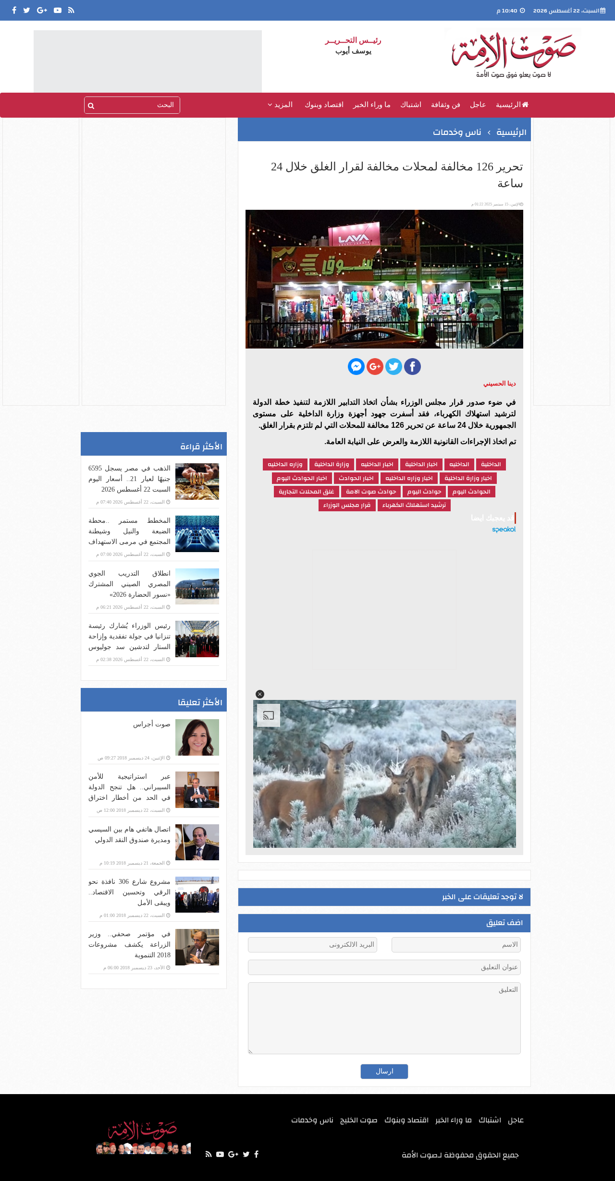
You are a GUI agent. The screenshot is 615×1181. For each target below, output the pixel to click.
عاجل (478, 104)
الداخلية (491, 464)
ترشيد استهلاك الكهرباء (414, 505)
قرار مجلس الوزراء (347, 505)
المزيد (282, 104)
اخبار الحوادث (356, 478)
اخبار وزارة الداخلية (468, 478)
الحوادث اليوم (472, 491)
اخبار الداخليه (377, 464)
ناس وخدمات (457, 132)
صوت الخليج (359, 1120)
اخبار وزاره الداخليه (409, 478)
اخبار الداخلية (421, 464)
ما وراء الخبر (372, 104)
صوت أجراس (152, 724)
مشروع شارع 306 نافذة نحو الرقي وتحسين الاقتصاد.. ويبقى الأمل (129, 892)
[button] (260, 694)
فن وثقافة (445, 104)
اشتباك (410, 104)
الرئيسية (508, 104)
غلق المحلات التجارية (306, 491)
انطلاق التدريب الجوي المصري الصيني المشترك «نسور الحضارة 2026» (129, 584)
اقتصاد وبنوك (324, 104)
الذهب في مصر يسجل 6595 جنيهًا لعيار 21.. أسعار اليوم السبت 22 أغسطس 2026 (129, 479)
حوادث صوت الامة (371, 491)
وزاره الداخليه (285, 464)
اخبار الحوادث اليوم (302, 478)
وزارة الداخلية (331, 464)
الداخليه (459, 464)
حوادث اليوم (424, 491)
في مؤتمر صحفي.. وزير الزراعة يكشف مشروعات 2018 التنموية (129, 944)
